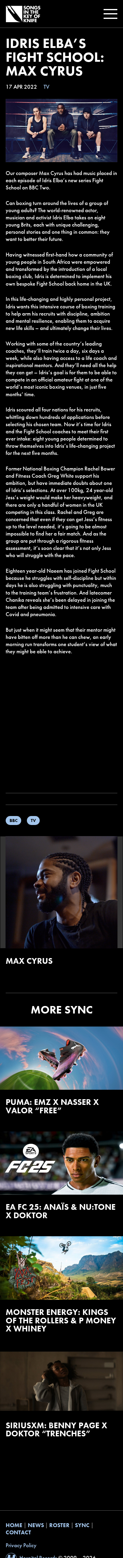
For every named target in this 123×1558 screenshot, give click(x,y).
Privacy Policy (21, 1545)
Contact (18, 1532)
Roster (59, 1525)
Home (14, 1525)
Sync (82, 1525)
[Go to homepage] (23, 14)
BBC (14, 820)
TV (46, 87)
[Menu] (109, 14)
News (36, 1525)
